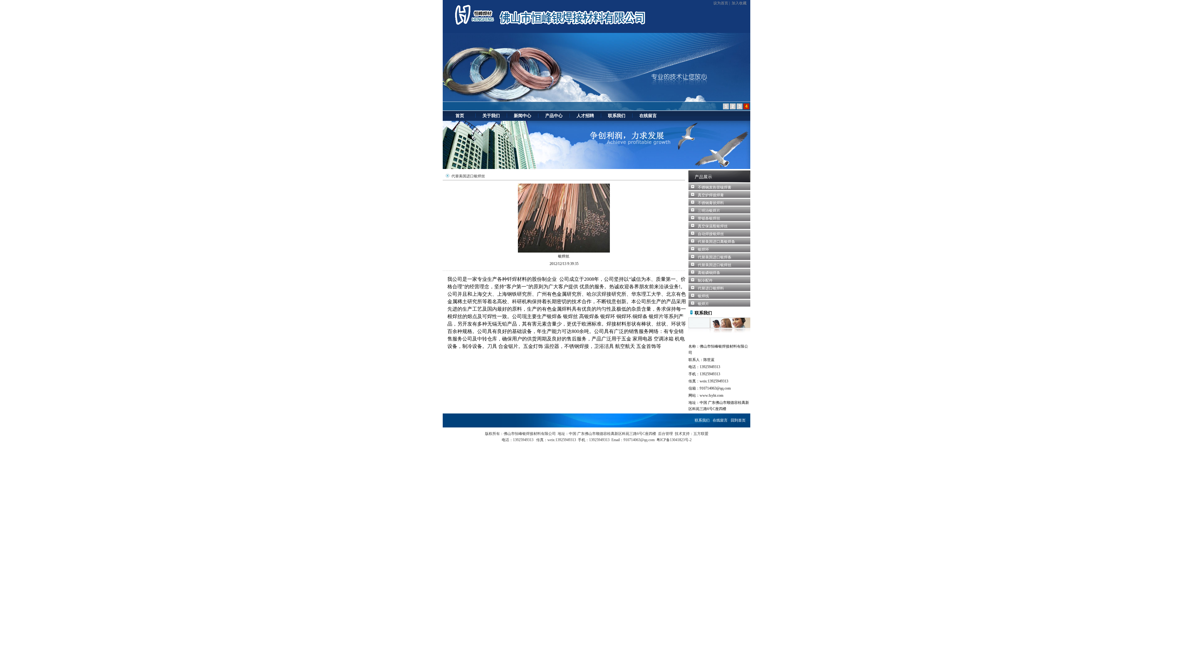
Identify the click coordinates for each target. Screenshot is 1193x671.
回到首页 (738, 420)
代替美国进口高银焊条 (716, 242)
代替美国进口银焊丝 (714, 265)
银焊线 (703, 296)
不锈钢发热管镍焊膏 (714, 187)
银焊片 (703, 304)
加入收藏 (739, 3)
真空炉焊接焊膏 (711, 195)
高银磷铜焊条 (709, 273)
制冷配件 (705, 280)
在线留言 (720, 420)
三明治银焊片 (709, 210)
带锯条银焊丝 (709, 218)
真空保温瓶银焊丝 (713, 226)
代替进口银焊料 (711, 288)
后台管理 (665, 433)
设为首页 (720, 3)
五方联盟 (700, 433)
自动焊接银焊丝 (711, 234)
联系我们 (702, 420)
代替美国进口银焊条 (714, 257)
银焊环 (703, 249)
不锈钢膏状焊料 (711, 203)
